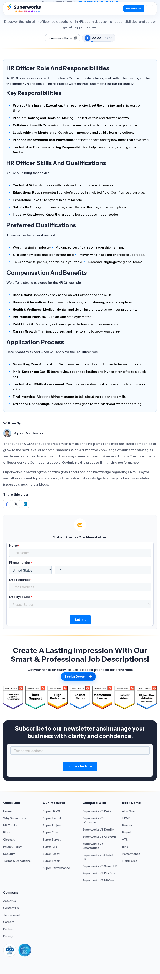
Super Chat (50, 832)
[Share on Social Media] (7, 504)
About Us (9, 901)
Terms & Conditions (17, 861)
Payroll (126, 832)
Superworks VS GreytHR (99, 836)
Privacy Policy (12, 846)
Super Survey (52, 839)
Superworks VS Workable (93, 820)
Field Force (130, 861)
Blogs (7, 832)
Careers (8, 922)
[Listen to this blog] (87, 38)
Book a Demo (134, 8)
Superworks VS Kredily (98, 829)
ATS (125, 839)
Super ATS (50, 846)
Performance (131, 854)
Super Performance (56, 868)
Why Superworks (14, 818)
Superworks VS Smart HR (99, 866)
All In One (128, 811)
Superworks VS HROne (98, 880)
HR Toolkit (10, 825)
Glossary (9, 839)
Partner (8, 929)
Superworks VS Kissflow (99, 873)
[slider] (101, 39)
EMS (125, 846)
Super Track (51, 861)
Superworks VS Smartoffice (93, 846)
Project (127, 825)
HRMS (126, 818)
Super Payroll (52, 818)
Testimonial (11, 915)
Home (7, 811)
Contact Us (11, 908)
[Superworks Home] (23, 11)
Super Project (52, 825)
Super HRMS (51, 811)
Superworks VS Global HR (97, 857)
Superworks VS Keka (96, 811)
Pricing (7, 936)
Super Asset (51, 854)
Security (9, 854)
